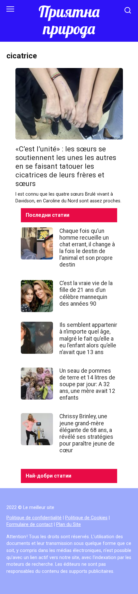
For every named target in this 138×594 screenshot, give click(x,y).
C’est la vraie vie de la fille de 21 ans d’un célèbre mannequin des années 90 (86, 293)
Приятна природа (69, 20)
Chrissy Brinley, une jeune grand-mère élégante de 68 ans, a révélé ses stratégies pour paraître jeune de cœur (87, 433)
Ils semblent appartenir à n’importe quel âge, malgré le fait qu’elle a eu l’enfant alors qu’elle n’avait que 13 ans (88, 338)
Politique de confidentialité (34, 518)
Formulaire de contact (29, 524)
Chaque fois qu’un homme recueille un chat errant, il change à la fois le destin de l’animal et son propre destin (87, 247)
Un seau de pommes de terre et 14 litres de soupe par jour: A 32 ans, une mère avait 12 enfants (87, 384)
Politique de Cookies (86, 518)
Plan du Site (68, 524)
